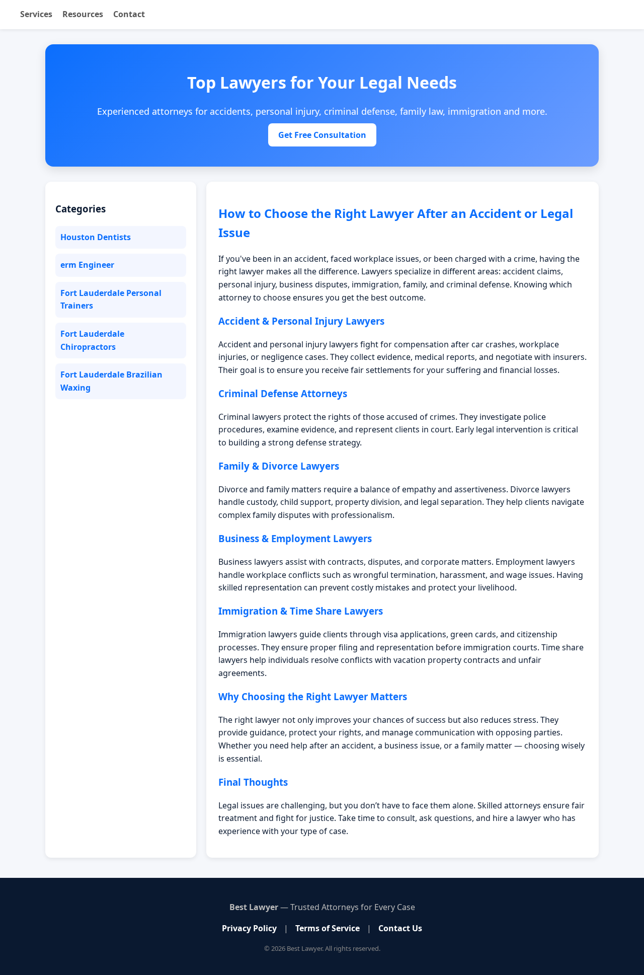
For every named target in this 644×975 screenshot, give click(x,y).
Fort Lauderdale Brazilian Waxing (111, 381)
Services (36, 14)
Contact (129, 14)
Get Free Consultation (322, 134)
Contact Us (400, 928)
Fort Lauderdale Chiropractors (92, 340)
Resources (82, 14)
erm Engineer (87, 264)
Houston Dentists (95, 237)
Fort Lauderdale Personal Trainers (111, 299)
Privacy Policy (249, 928)
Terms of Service (327, 928)
